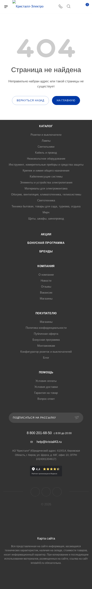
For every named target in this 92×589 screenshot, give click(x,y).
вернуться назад (30, 100)
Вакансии (46, 292)
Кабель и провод (46, 152)
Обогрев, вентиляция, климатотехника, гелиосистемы (46, 194)
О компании (46, 274)
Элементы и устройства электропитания (46, 182)
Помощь (46, 372)
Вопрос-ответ (46, 398)
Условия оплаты (46, 380)
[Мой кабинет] (77, 7)
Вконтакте (35, 491)
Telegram (46, 491)
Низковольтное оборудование (46, 158)
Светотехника (46, 200)
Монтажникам (46, 345)
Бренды (46, 251)
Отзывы (46, 286)
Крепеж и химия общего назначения (46, 170)
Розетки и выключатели (46, 134)
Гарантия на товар (46, 392)
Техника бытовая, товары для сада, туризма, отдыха (46, 206)
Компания (46, 266)
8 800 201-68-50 (39, 433)
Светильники (46, 146)
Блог (46, 357)
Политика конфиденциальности (46, 327)
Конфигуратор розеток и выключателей (46, 351)
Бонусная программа (45, 242)
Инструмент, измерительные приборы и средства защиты (46, 164)
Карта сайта (46, 538)
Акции (46, 234)
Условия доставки (46, 386)
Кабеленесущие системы (46, 176)
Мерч (46, 212)
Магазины (46, 298)
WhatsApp (57, 491)
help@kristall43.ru (49, 442)
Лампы (46, 140)
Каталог (46, 126)
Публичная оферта (46, 333)
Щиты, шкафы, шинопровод (46, 218)
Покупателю (46, 313)
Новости (46, 280)
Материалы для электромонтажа (46, 188)
